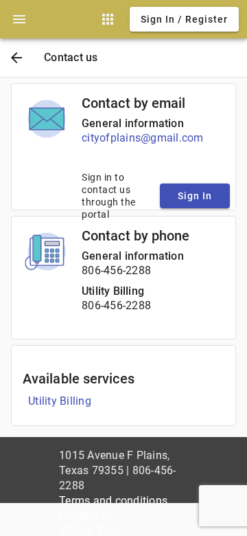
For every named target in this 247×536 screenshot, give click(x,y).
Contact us (86, 515)
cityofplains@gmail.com (143, 137)
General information (133, 123)
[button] (19, 19)
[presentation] (19, 19)
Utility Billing (113, 291)
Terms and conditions (113, 500)
